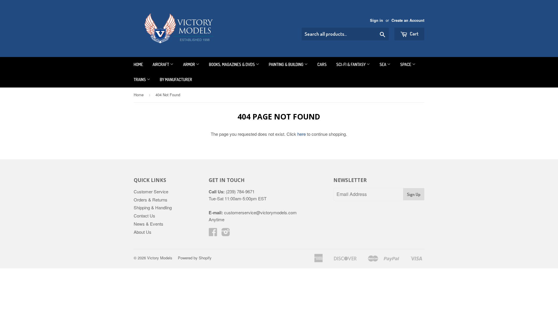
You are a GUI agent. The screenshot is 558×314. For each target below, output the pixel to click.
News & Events (148, 224)
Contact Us (144, 216)
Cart (414, 34)
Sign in (376, 20)
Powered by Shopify (195, 258)
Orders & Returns (150, 200)
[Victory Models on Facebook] (213, 234)
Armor (189, 64)
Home (138, 64)
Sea (383, 64)
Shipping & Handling (153, 207)
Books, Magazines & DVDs (232, 64)
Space (406, 64)
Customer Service (151, 191)
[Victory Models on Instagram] (225, 234)
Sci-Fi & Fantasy (351, 64)
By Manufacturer (176, 79)
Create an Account (407, 20)
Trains (140, 79)
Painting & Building (286, 64)
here (301, 134)
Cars (322, 64)
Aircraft (161, 64)
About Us (142, 232)
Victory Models (159, 258)
